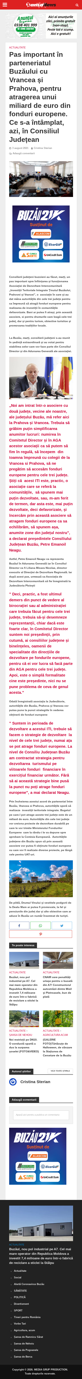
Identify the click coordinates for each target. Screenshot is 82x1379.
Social (17, 1277)
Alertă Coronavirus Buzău (29, 1284)
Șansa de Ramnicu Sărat (28, 1337)
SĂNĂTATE (20, 1290)
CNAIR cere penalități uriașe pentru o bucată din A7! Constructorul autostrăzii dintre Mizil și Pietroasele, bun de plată (57, 987)
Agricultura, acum (24, 1330)
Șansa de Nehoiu (20, 1035)
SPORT (18, 1310)
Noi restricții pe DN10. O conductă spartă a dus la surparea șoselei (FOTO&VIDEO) (24, 1045)
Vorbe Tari (20, 1323)
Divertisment (21, 1303)
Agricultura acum (55, 1035)
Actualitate (17, 47)
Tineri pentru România (27, 1317)
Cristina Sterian (43, 148)
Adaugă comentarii (24, 153)
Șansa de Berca (23, 1356)
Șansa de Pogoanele (26, 1350)
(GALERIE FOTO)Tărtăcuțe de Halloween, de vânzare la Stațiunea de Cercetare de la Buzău (57, 1047)
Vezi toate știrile (60, 1071)
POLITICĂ (20, 1297)
